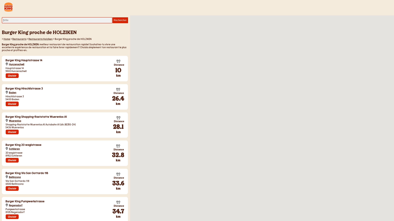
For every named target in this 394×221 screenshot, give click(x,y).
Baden (12, 92)
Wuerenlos (15, 120)
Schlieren (14, 148)
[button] (288, 91)
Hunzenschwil (16, 64)
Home (7, 38)
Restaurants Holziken (40, 38)
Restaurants (19, 38)
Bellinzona (15, 177)
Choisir (12, 75)
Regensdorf (15, 205)
